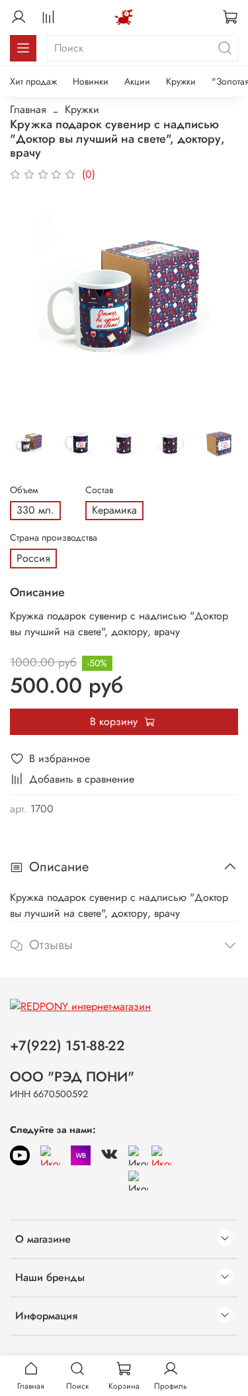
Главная (28, 109)
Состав (99, 490)
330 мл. (35, 510)
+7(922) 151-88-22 (67, 1046)
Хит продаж (33, 81)
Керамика (114, 510)
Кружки (181, 81)
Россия (33, 558)
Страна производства (53, 537)
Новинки (90, 81)
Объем (24, 490)
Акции (137, 81)
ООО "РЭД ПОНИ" (72, 1077)
